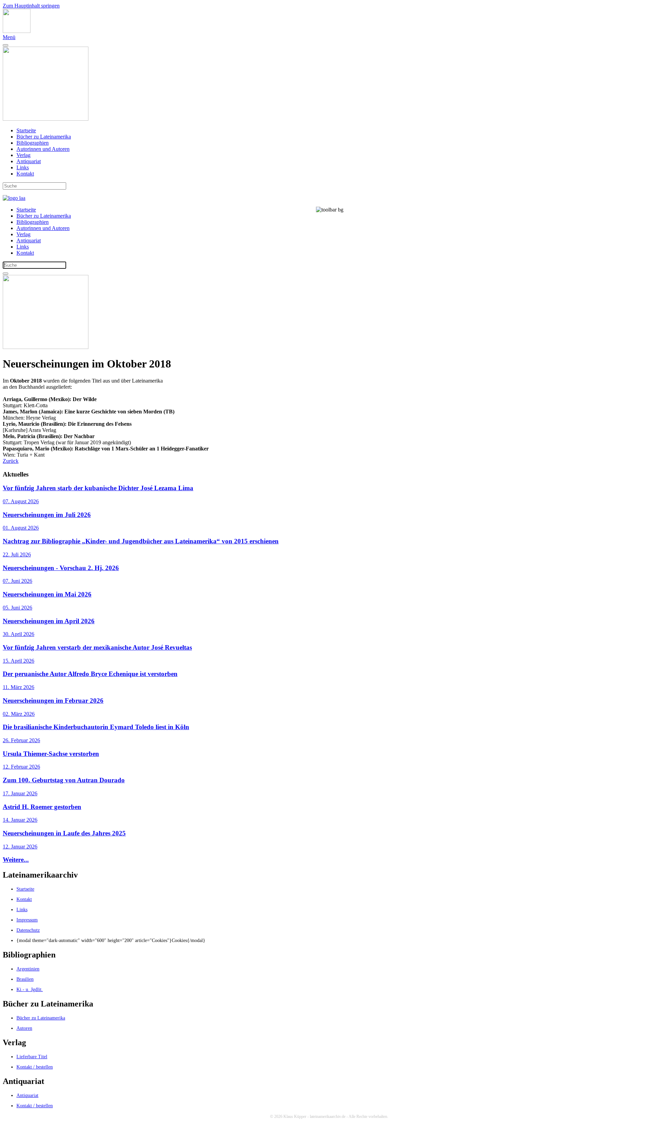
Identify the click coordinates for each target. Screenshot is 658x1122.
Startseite (26, 130)
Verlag (23, 155)
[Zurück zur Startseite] (17, 31)
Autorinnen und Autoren (43, 149)
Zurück (11, 461)
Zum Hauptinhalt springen (31, 6)
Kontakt (25, 174)
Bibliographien (32, 143)
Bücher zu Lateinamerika (43, 137)
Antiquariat (28, 161)
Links (22, 167)
